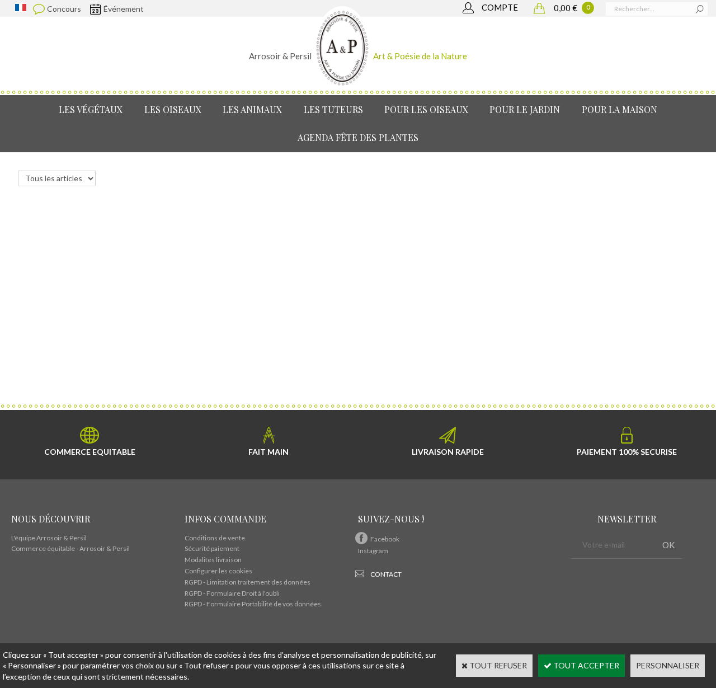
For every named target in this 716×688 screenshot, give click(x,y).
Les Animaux (252, 109)
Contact (386, 574)
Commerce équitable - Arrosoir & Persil (70, 548)
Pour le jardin (524, 109)
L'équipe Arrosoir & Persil (49, 538)
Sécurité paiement (212, 548)
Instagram (373, 550)
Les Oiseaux (172, 109)
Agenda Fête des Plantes (358, 137)
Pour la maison (619, 109)
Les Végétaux (91, 109)
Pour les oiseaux (426, 109)
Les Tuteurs (333, 109)
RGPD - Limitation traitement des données (247, 582)
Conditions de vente (215, 538)
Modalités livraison (213, 559)
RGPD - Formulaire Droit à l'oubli (232, 593)
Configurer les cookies (218, 571)
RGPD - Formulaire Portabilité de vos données (253, 604)
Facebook (384, 539)
